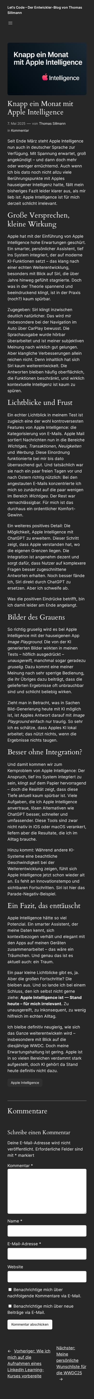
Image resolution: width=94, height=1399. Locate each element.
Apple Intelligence (25, 1082)
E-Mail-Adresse (24, 1243)
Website (15, 1266)
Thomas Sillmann (52, 123)
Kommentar (20, 130)
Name (14, 1221)
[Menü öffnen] (10, 23)
